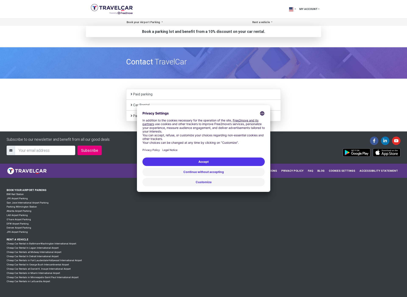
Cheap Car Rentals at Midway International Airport (34, 252)
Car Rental (141, 105)
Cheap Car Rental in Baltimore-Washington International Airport (41, 243)
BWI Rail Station (15, 194)
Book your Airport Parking (26, 190)
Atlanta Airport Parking (19, 211)
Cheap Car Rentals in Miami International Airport (33, 273)
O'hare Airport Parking (19, 219)
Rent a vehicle (17, 239)
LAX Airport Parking (17, 215)
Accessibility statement (379, 170)
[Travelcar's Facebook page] (374, 141)
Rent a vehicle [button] (261, 22)
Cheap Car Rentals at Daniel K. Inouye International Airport (39, 269)
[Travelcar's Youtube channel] (396, 141)
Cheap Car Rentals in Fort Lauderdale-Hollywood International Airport (44, 260)
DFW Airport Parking (18, 223)
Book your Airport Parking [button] (144, 22)
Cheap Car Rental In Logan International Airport (33, 248)
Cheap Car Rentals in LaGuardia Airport (28, 281)
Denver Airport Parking (19, 227)
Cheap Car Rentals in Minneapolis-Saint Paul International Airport (42, 277)
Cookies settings (342, 170)
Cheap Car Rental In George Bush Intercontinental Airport (38, 264)
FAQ (310, 170)
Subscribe (89, 150)
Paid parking (143, 94)
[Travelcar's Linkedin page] (385, 141)
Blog (321, 170)
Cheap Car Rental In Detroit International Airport (33, 256)
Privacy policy (292, 170)
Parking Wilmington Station (22, 206)
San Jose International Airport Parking (28, 202)
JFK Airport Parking (17, 198)
